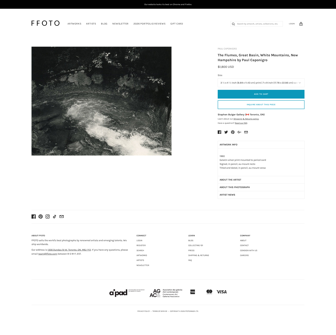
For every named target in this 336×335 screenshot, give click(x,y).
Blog (104, 23)
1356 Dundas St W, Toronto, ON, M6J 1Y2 (69, 249)
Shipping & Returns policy (246, 119)
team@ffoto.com (47, 253)
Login (292, 24)
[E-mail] (61, 216)
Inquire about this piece (261, 104)
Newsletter (120, 23)
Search (140, 250)
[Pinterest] (40, 216)
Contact (244, 245)
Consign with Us (248, 250)
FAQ (190, 260)
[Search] (233, 24)
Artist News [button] (227, 194)
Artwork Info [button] (228, 144)
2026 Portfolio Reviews (150, 23)
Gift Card (176, 23)
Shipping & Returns (198, 255)
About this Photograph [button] (235, 187)
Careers (244, 255)
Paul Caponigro (227, 48)
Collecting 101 (195, 245)
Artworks (74, 23)
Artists (91, 23)
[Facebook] (33, 216)
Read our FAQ (241, 123)
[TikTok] (54, 216)
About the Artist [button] (230, 179)
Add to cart (261, 94)
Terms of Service (159, 311)
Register (141, 245)
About (243, 240)
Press (191, 250)
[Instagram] (48, 216)
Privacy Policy (143, 311)
